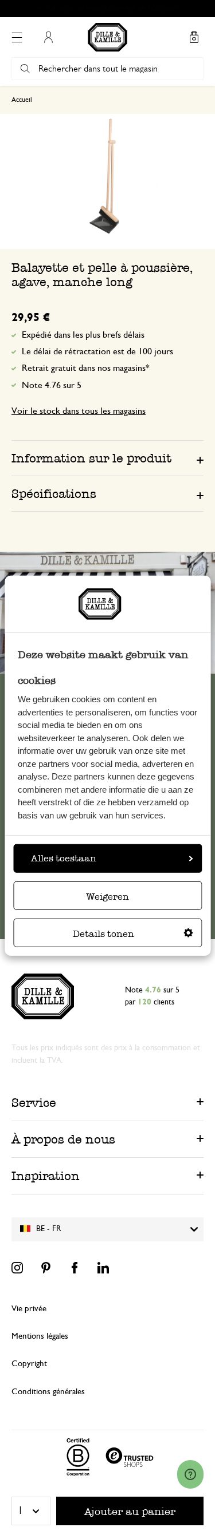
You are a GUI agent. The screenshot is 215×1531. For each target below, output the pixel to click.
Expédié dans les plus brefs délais (83, 334)
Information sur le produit (91, 458)
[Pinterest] (46, 1267)
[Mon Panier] (194, 37)
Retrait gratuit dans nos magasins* (112, 9)
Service (33, 1102)
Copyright (29, 1363)
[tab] (107, 458)
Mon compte (48, 37)
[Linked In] (103, 1267)
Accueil (21, 99)
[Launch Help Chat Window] (190, 1474)
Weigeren (107, 896)
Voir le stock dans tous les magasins (78, 411)
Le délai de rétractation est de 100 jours (97, 351)
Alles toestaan (63, 858)
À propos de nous (63, 1139)
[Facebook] (74, 1267)
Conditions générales (48, 1391)
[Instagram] (17, 1267)
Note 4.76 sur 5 (51, 385)
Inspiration (45, 1176)
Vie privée (28, 1308)
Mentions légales (39, 1336)
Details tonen (103, 933)
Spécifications (53, 493)
